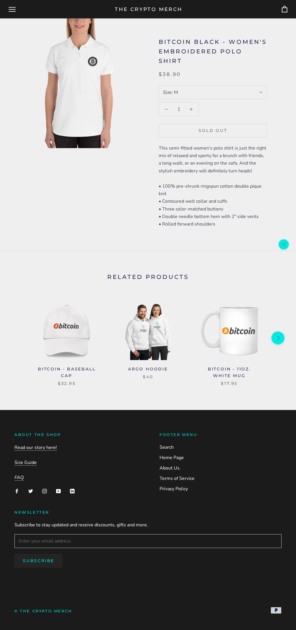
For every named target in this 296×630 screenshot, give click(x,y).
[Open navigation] (12, 9)
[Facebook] (16, 491)
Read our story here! (35, 447)
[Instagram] (44, 491)
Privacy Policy (174, 489)
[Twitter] (30, 491)
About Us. (170, 468)
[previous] (18, 337)
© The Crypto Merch (43, 611)
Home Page (172, 457)
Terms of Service (177, 478)
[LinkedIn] (72, 491)
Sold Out (213, 130)
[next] (277, 337)
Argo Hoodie (148, 369)
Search (167, 447)
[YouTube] (58, 491)
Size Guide (25, 462)
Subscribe (38, 560)
